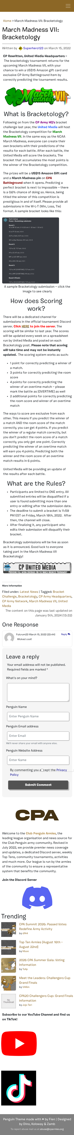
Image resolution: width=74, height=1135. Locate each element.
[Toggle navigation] (68, 6)
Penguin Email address (22, 726)
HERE (25, 326)
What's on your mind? (21, 678)
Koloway (37, 1124)
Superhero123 (33, 48)
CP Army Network (14, 601)
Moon (25, 951)
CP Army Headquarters (55, 596)
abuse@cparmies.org (52, 1129)
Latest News (29, 592)
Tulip (25, 969)
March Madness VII (42, 601)
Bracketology (27, 596)
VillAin (25, 987)
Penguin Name (16, 707)
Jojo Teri (27, 1005)
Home (7, 21)
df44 (25, 933)
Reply (64, 634)
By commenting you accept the (38, 773)
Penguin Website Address (24, 750)
